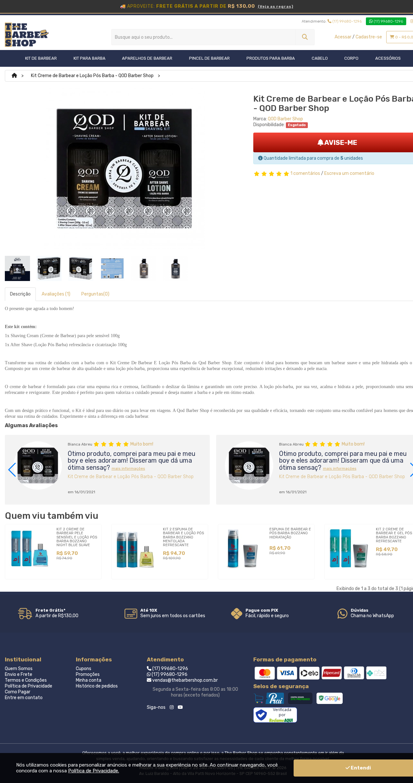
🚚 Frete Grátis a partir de (206, 6)
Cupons (83, 668)
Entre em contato (24, 697)
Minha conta (88, 680)
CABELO (320, 58)
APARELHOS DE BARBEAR (147, 58)
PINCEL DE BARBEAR (209, 58)
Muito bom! (141, 444)
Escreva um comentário (349, 173)
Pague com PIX (262, 610)
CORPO (351, 58)
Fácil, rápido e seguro (267, 615)
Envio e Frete (18, 674)
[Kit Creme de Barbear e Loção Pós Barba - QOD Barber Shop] (17, 268)
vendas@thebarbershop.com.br (184, 680)
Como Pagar (17, 692)
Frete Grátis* (50, 610)
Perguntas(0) (95, 294)
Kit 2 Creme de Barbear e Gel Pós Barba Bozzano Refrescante (394, 535)
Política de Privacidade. (93, 771)
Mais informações (128, 468)
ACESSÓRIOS (388, 58)
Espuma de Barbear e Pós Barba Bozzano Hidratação (290, 533)
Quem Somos (19, 668)
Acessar (343, 37)
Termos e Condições (26, 680)
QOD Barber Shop (285, 119)
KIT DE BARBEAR (41, 58)
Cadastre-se (369, 37)
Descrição (20, 294)
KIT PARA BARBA (90, 58)
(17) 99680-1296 (346, 21)
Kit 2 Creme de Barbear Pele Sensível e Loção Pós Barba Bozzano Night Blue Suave (76, 537)
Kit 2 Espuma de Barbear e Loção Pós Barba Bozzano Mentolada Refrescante (183, 537)
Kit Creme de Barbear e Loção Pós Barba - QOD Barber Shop (92, 75)
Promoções (88, 674)
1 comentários (305, 173)
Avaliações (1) (56, 294)
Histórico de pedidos (97, 686)
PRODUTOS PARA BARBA (271, 58)
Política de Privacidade (28, 686)
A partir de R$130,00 (56, 615)
